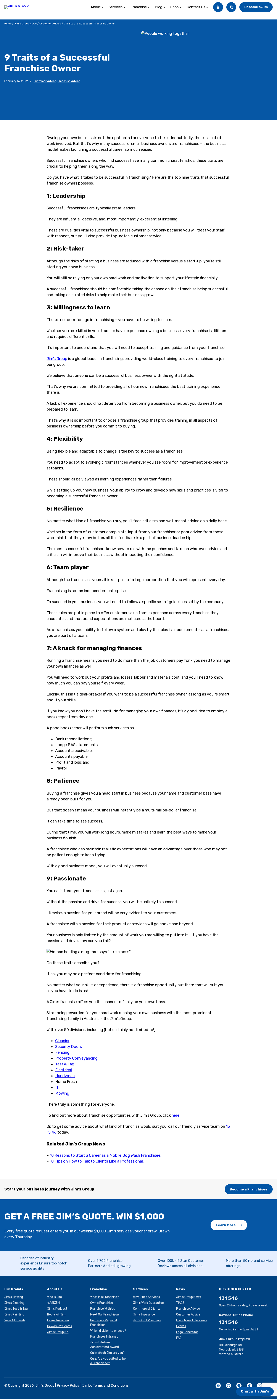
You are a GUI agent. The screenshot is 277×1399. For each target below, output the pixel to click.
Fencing (62, 1052)
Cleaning (63, 1040)
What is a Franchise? (104, 1297)
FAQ (179, 1338)
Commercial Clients (146, 1309)
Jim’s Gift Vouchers (147, 1320)
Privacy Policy (68, 1385)
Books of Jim (56, 1314)
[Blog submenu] (164, 7)
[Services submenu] (124, 7)
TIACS (180, 1303)
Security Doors (68, 1046)
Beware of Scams (59, 1326)
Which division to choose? (108, 1331)
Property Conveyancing (76, 1058)
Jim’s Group (57, 358)
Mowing (62, 1093)
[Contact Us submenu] (207, 7)
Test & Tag (64, 1064)
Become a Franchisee (248, 1189)
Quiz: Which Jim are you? (107, 1353)
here (175, 1115)
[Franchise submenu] (149, 7)
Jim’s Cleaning (14, 1303)
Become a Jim (256, 7)
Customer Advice (50, 23)
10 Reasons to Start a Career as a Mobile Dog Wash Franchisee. (105, 1155)
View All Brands (14, 1320)
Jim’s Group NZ (57, 1332)
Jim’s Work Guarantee (148, 1303)
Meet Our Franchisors (105, 1314)
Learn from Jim (58, 1320)
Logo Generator (187, 1332)
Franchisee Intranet (104, 1336)
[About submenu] (102, 7)
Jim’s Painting (14, 1314)
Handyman (65, 1075)
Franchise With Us (102, 1309)
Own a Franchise (101, 1303)
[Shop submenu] (180, 7)
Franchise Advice (69, 81)
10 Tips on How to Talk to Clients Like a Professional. (97, 1161)
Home (7, 23)
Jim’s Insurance (144, 1314)
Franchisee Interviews (191, 1320)
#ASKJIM (53, 1303)
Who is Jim (54, 1297)
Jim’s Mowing (13, 1297)
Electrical (63, 1070)
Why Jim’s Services (146, 1297)
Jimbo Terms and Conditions (105, 1385)
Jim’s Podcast (57, 1309)
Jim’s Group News (25, 23)
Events (181, 1326)
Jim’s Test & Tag (16, 1309)
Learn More (226, 1225)
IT (57, 1087)
